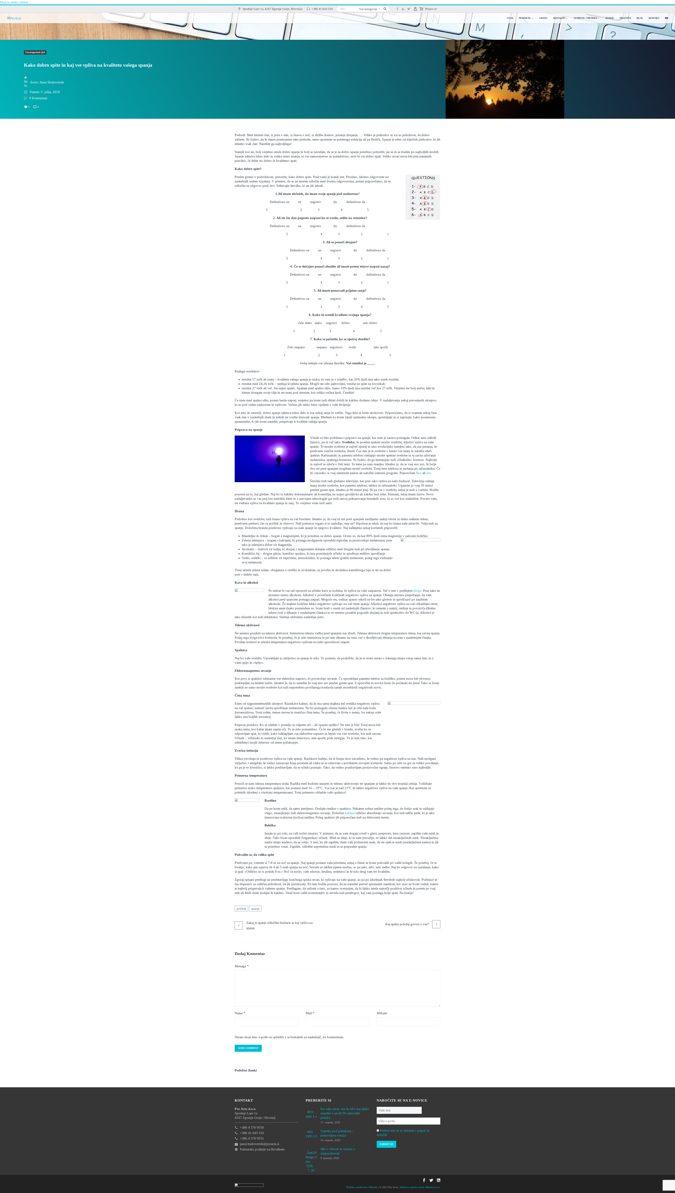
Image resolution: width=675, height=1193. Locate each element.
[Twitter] (409, 9)
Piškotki (373, 1187)
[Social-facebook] (397, 9)
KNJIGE (610, 18)
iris (428, 473)
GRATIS (543, 18)
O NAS (510, 18)
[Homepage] (14, 18)
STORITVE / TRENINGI (585, 18)
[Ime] (399, 1110)
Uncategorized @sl (35, 52)
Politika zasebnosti (356, 1187)
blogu (417, 590)
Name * (240, 1013)
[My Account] (415, 9)
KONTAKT (654, 18)
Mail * (310, 1013)
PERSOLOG (525, 18)
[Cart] (421, 9)
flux (419, 473)
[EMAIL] (408, 1120)
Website (382, 1013)
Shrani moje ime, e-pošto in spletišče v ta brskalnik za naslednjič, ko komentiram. (289, 1037)
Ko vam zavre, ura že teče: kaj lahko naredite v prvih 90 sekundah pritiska (344, 1113)
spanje (255, 908)
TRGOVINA (625, 18)
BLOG (640, 18)
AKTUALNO (559, 18)
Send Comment (248, 1048)
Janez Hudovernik (52, 82)
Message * (242, 966)
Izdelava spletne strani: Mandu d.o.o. (420, 1187)
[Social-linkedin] (403, 9)
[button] (270, 9)
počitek (241, 908)
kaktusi (350, 813)
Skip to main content (14, 2)
